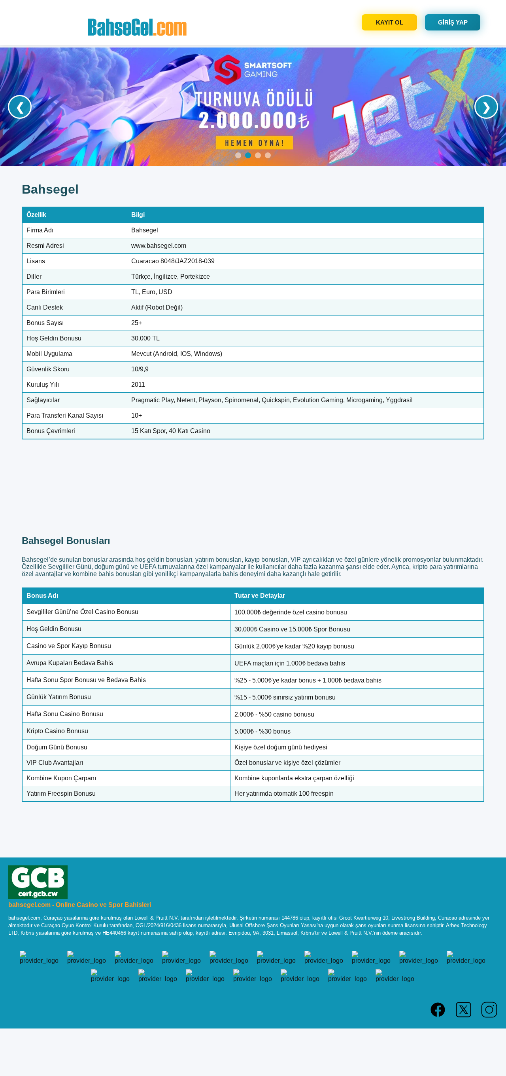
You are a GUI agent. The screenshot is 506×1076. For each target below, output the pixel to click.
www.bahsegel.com (158, 245)
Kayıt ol (389, 22)
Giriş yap (453, 22)
